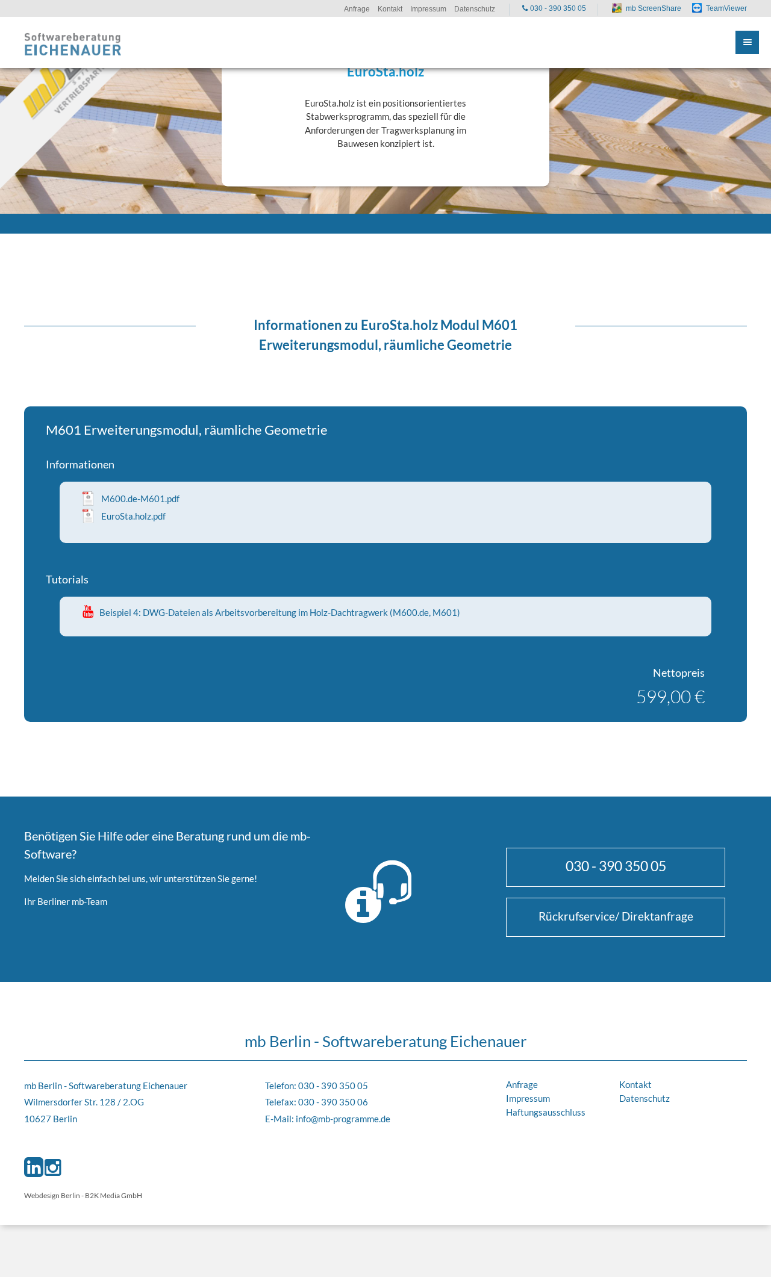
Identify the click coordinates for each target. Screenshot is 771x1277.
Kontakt (635, 1084)
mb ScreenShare (653, 8)
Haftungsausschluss (545, 1112)
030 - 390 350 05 (616, 865)
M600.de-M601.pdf (140, 498)
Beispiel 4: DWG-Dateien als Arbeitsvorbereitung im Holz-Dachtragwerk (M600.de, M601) (279, 612)
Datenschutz (644, 1098)
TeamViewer (726, 8)
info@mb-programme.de (343, 1118)
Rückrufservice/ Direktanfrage (615, 916)
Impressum (528, 1098)
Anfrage (522, 1084)
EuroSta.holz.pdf (133, 516)
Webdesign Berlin (52, 1195)
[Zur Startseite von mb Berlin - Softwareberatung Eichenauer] (73, 42)
